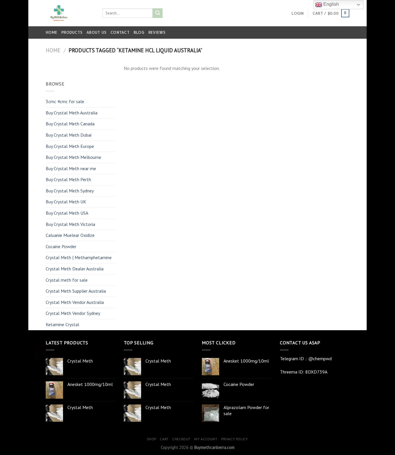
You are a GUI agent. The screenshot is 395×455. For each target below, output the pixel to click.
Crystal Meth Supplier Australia (76, 291)
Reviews (156, 32)
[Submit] (158, 13)
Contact (120, 32)
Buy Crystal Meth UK (66, 202)
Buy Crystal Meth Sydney (70, 191)
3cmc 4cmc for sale (65, 101)
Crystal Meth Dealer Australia (75, 269)
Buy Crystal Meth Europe (70, 146)
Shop (151, 439)
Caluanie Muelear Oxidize (70, 235)
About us (96, 32)
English (330, 4)
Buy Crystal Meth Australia (71, 113)
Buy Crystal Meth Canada (70, 124)
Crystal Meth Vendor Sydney (73, 313)
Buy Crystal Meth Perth (68, 179)
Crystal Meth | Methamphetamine (79, 257)
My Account (205, 439)
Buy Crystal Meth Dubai (68, 135)
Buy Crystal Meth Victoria (70, 224)
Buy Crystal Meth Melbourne (73, 157)
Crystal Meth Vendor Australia (75, 302)
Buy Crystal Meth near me (71, 168)
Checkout (181, 439)
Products (71, 32)
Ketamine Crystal (62, 324)
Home (51, 32)
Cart (164, 439)
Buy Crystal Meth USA (67, 213)
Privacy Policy (234, 439)
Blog (139, 32)
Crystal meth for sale (67, 280)
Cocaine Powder (61, 246)
